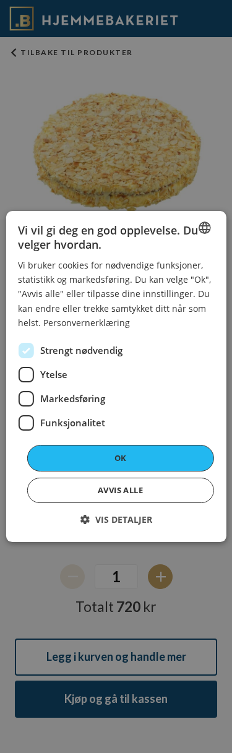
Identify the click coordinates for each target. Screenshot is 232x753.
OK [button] (120, 457)
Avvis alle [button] (120, 490)
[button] (116, 519)
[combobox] (205, 228)
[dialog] (116, 377)
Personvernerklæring (86, 323)
